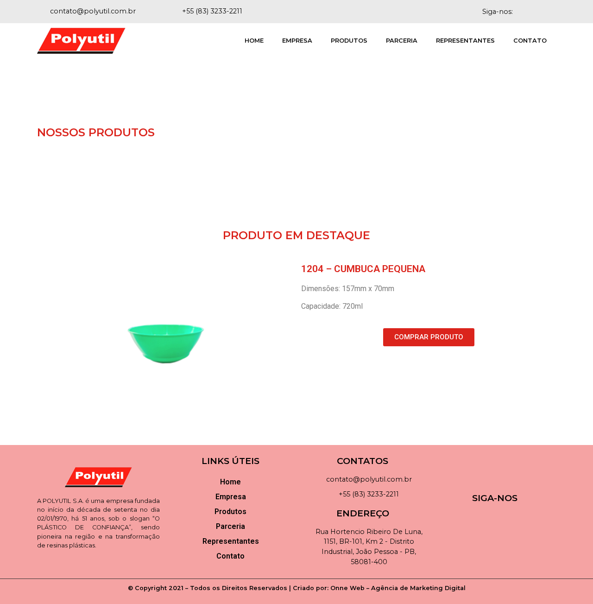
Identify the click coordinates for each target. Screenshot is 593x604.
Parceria (401, 40)
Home (254, 40)
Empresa (297, 40)
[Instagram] (548, 12)
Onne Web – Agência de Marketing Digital (398, 588)
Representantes (465, 40)
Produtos (349, 40)
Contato (530, 40)
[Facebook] (532, 12)
